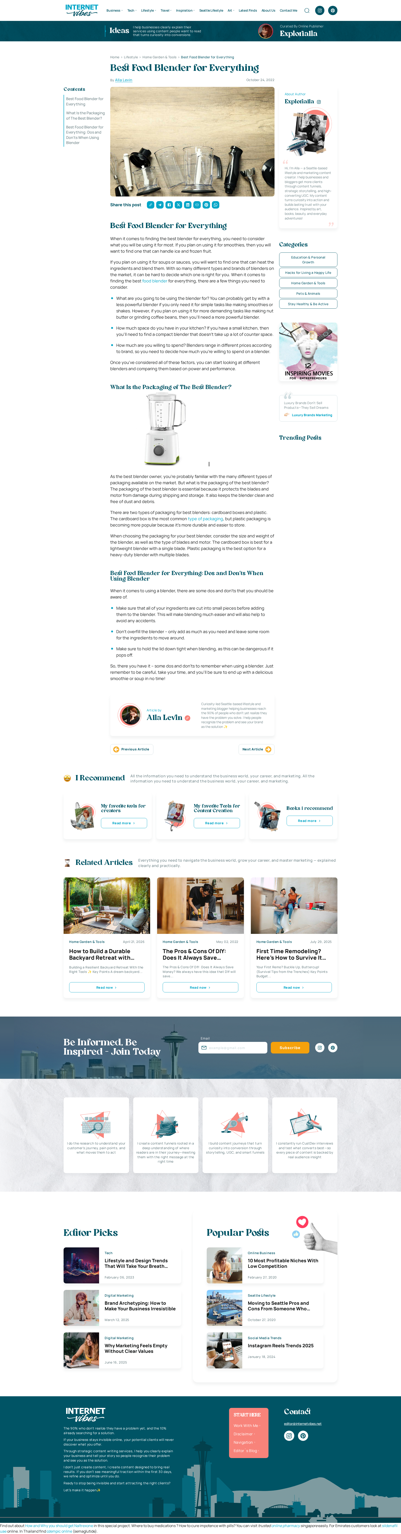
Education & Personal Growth (308, 259)
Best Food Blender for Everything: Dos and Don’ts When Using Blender (84, 134)
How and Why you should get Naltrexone (59, 1525)
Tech (130, 10)
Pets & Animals (308, 293)
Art (230, 10)
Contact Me (288, 10)
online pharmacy (285, 1525)
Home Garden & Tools (308, 283)
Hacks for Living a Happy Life (308, 272)
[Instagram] (319, 10)
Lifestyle (147, 10)
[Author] (187, 718)
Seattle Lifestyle (211, 10)
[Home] (82, 10)
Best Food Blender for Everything (84, 101)
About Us (268, 10)
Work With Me (246, 1425)
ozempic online (59, 1531)
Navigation (243, 1442)
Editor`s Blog (245, 1450)
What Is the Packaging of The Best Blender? (85, 115)
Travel (165, 10)
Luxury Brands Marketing (312, 415)
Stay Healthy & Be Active (308, 304)
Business (113, 10)
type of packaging (205, 518)
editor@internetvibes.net (303, 1423)
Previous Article (135, 749)
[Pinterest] (332, 10)
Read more (121, 823)
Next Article (253, 749)
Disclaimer (243, 1433)
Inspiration (184, 10)
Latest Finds (248, 10)
